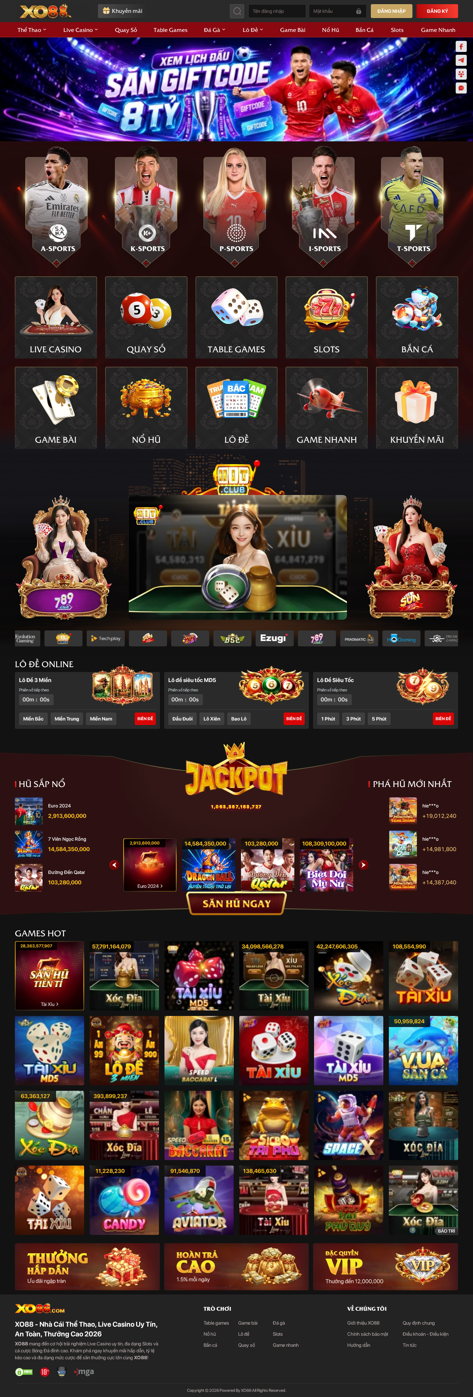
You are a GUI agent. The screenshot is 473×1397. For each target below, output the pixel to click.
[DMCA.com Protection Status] (24, 1372)
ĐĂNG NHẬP (391, 11)
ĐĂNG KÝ (437, 11)
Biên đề (145, 718)
